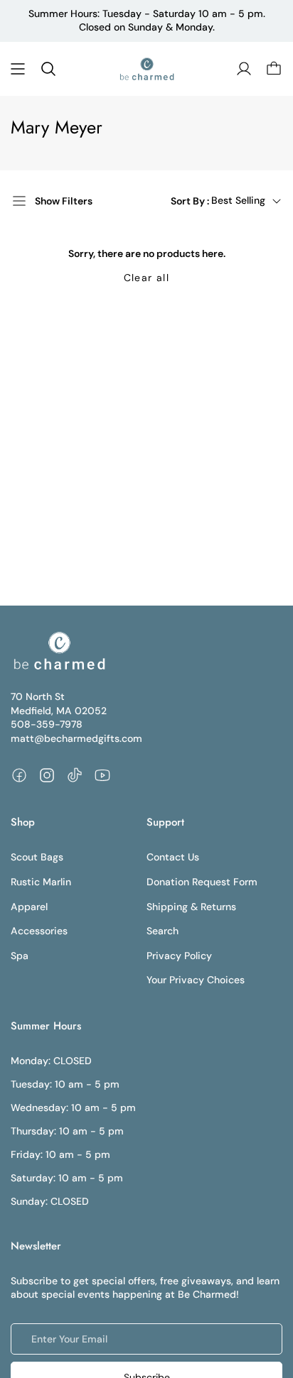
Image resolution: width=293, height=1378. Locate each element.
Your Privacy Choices (195, 979)
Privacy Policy (179, 955)
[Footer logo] (59, 651)
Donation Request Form (201, 881)
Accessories (39, 930)
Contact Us (172, 857)
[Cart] (274, 69)
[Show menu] (18, 69)
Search (162, 930)
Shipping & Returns (191, 906)
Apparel (29, 906)
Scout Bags (37, 857)
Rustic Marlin (41, 881)
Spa (19, 955)
